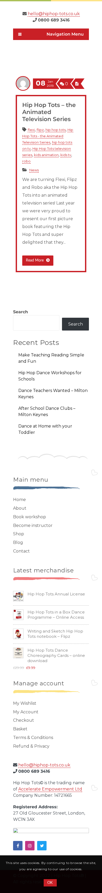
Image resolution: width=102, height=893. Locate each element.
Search (20, 311)
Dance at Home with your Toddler (45, 429)
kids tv (65, 155)
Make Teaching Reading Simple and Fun (51, 358)
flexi (31, 130)
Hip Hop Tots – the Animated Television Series (49, 112)
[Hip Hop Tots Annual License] (18, 599)
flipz (40, 130)
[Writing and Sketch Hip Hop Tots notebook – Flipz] (18, 637)
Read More (35, 260)
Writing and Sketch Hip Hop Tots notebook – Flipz (55, 634)
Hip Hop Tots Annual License (56, 593)
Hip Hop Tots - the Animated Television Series (47, 136)
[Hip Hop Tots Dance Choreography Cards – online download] (18, 656)
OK (50, 883)
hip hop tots (56, 130)
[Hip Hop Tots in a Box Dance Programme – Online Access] (18, 618)
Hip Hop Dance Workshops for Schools (50, 376)
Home (32, 47)
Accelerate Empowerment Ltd (50, 789)
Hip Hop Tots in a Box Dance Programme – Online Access (56, 615)
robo (26, 161)
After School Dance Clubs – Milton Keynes (46, 411)
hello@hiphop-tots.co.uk (54, 13)
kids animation (61, 47)
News (34, 170)
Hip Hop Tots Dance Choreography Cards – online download (56, 655)
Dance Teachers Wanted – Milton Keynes (53, 393)
